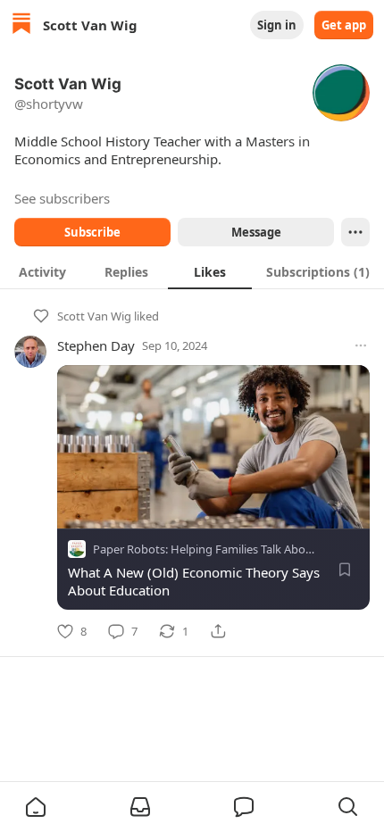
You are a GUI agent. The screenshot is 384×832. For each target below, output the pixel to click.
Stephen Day (96, 345)
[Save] (344, 569)
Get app (343, 25)
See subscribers (62, 198)
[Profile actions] (355, 232)
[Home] (21, 25)
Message (256, 232)
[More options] (360, 345)
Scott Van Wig (94, 316)
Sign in (276, 25)
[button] (35, 807)
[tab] (42, 271)
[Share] (218, 631)
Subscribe (92, 232)
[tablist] (192, 271)
